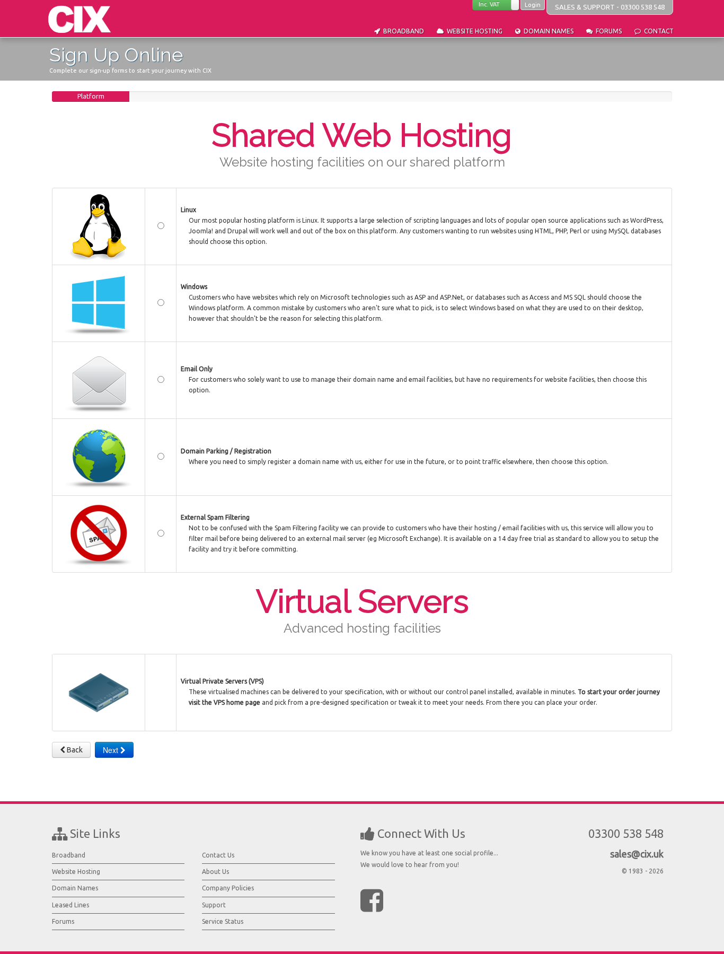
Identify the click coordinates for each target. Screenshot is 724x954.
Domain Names (75, 888)
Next (111, 750)
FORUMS (607, 31)
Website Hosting (76, 871)
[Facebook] (371, 900)
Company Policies (228, 888)
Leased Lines (70, 905)
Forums (63, 921)
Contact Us (218, 855)
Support (214, 905)
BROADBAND (402, 31)
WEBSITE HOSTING (473, 31)
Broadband (68, 855)
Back (74, 750)
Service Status (222, 921)
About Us (215, 871)
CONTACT (657, 31)
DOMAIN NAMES (546, 31)
